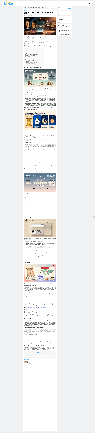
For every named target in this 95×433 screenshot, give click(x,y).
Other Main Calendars (30, 53)
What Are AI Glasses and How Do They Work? (31, 428)
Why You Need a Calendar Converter (30, 50)
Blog (59, 14)
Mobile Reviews (61, 19)
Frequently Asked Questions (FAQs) (29, 60)
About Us (72, 3)
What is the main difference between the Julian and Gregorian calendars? (34, 61)
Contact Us (81, 3)
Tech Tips (25, 10)
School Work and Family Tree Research (32, 57)
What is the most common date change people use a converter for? (34, 64)
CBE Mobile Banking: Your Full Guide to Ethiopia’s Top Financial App (36, 307)
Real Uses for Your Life (28, 56)
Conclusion (26, 59)
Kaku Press (68, 3)
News (59, 20)
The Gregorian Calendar (30, 52)
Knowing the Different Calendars (29, 51)
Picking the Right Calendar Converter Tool (30, 55)
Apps (59, 13)
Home (65, 3)
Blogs (84, 3)
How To (60, 17)
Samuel (25, 15)
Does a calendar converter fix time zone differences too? (32, 62)
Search (59, 7)
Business (60, 16)
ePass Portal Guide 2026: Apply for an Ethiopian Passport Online (65, 35)
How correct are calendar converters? (30, 63)
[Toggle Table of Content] (42, 49)
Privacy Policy (77, 3)
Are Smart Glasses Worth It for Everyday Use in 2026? (33, 362)
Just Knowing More (29, 58)
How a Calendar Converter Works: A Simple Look (31, 54)
